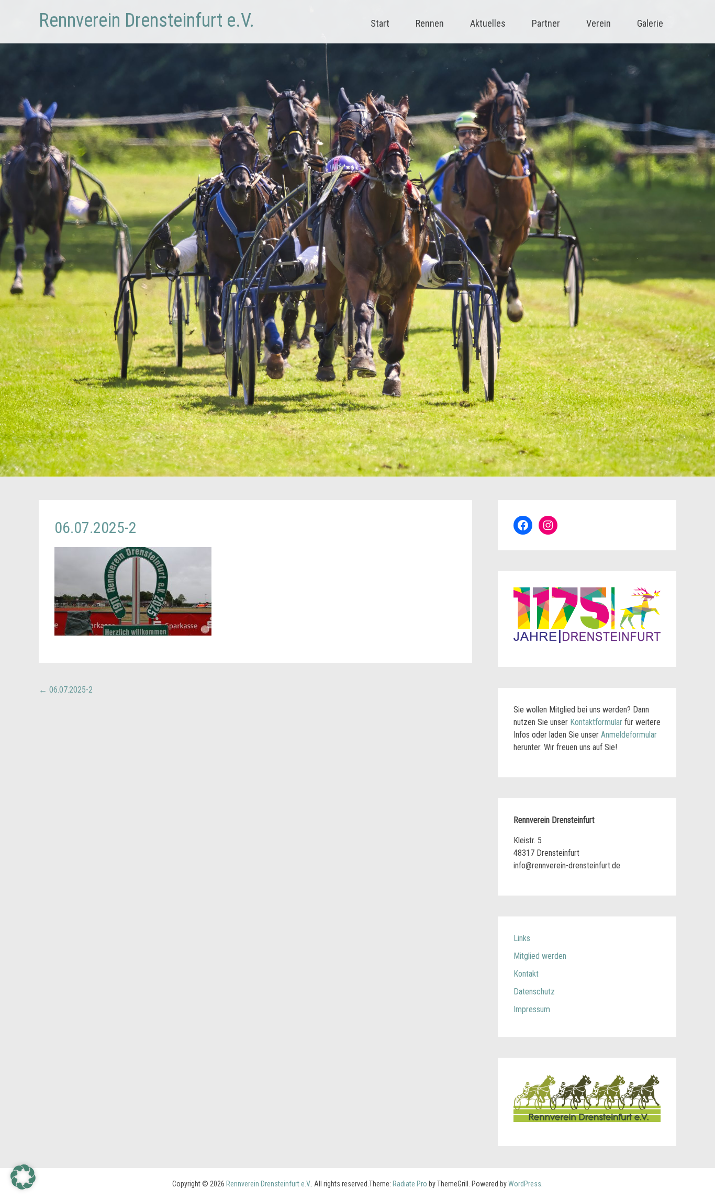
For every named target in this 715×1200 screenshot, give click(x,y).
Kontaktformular (596, 722)
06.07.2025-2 (66, 690)
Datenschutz (534, 992)
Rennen (430, 23)
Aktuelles (488, 23)
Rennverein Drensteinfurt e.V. (146, 20)
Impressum (531, 1009)
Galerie (650, 23)
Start (380, 23)
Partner (546, 23)
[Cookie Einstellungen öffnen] (23, 1187)
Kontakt (526, 974)
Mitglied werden (539, 956)
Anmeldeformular (629, 735)
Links (521, 938)
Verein (598, 23)
